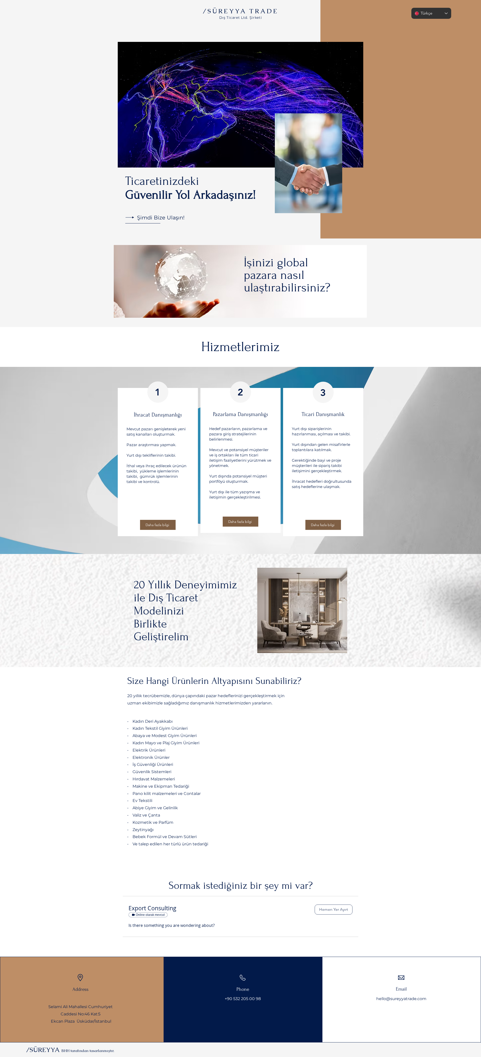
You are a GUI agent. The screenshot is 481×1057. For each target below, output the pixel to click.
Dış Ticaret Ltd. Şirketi (240, 17)
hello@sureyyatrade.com (401, 998)
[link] (218, 908)
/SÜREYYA (70, 1049)
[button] (333, 910)
